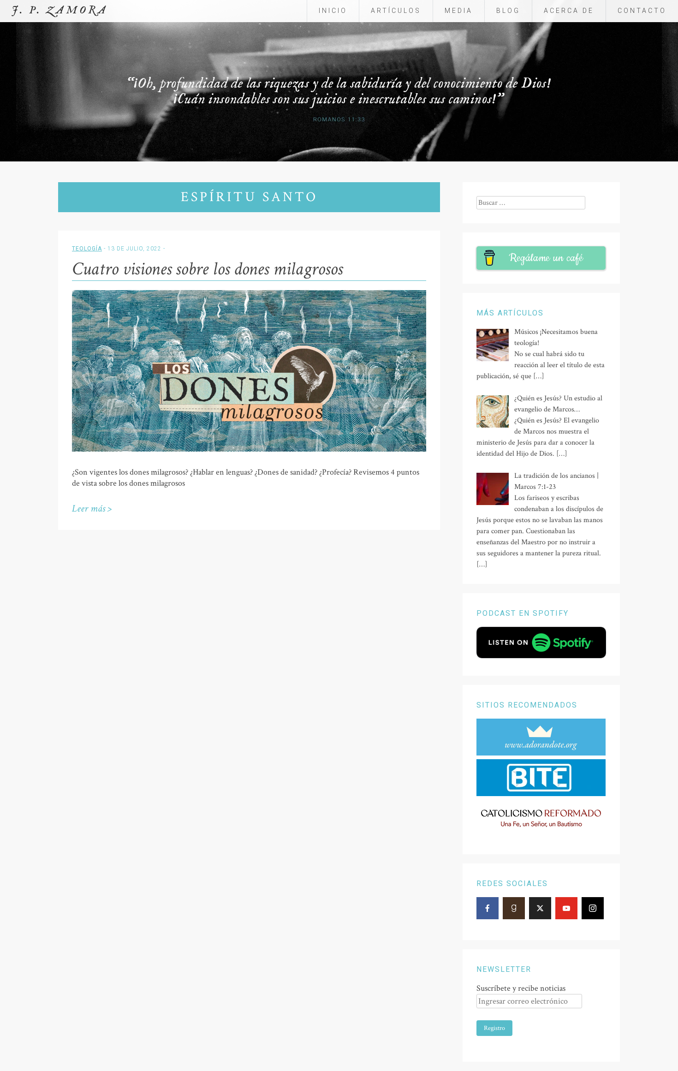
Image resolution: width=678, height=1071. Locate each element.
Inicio (333, 10)
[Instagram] (593, 908)
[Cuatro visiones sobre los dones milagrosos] (249, 449)
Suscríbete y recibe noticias (520, 988)
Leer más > (92, 508)
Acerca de (569, 10)
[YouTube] (566, 908)
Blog (508, 10)
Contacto (642, 10)
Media (459, 10)
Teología (87, 248)
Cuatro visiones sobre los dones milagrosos (207, 269)
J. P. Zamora (60, 10)
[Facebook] (487, 908)
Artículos (396, 10)
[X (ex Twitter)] (540, 908)
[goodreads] (514, 908)
